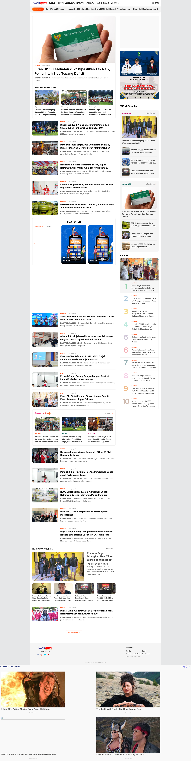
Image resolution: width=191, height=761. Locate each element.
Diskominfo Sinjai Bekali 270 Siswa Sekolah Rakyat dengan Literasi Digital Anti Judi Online (86, 338)
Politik (99, 3)
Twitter (45, 658)
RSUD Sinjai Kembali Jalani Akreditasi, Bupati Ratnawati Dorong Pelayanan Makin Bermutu (84, 493)
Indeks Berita (74, 632)
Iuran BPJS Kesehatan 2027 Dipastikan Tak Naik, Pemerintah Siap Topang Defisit (72, 72)
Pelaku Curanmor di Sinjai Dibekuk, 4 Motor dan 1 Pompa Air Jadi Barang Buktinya (105, 598)
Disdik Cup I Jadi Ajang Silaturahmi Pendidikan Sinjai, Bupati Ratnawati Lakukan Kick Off (84, 126)
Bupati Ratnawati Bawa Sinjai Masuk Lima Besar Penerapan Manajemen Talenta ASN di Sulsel (143, 352)
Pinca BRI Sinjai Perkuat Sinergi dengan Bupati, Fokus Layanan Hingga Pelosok (84, 398)
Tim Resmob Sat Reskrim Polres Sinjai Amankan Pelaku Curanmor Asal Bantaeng (63, 598)
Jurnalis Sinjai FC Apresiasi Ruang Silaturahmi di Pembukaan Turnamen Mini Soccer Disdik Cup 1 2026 (99, 112)
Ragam (106, 3)
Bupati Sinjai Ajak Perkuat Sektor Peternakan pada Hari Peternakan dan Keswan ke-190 (86, 612)
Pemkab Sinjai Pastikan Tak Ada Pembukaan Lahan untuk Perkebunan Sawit (86, 473)
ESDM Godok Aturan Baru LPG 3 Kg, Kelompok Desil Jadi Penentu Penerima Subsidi (87, 206)
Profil (144, 651)
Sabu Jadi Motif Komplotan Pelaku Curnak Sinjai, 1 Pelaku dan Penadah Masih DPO (84, 598)
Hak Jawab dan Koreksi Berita (134, 657)
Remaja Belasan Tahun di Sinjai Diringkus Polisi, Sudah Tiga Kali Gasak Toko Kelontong (41, 598)
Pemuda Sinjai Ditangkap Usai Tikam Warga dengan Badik (138, 142)
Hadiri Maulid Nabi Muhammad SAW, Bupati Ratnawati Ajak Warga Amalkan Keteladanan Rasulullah (83, 167)
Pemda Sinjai (40, 227)
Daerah (52, 3)
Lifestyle (80, 3)
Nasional (90, 3)
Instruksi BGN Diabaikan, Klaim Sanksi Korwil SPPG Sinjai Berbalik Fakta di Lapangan (73, 9)
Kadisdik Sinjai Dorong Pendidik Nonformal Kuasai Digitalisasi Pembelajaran (86, 186)
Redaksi (128, 651)
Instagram (41, 658)
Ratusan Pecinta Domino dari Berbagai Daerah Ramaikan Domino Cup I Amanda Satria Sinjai (73, 112)
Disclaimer (146, 654)
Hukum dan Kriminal (66, 3)
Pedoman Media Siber (133, 654)
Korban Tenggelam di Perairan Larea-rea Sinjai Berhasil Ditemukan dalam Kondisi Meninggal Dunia (143, 151)
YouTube (48, 658)
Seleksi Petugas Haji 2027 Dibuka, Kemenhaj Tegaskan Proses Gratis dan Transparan (143, 403)
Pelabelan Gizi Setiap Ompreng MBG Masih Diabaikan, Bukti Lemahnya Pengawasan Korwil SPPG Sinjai (143, 391)
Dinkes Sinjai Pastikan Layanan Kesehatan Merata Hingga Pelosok (132, 9)
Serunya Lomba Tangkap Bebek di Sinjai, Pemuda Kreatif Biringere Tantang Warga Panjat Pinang (45, 112)
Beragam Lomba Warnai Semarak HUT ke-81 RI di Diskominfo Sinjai (85, 453)
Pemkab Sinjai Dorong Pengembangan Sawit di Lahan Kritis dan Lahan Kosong (84, 378)
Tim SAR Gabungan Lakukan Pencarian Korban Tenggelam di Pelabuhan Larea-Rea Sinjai (143, 161)
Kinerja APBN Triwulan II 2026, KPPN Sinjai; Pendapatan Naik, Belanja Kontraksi (83, 358)
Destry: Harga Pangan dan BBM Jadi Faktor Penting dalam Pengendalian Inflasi (142, 235)
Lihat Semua (107, 413)
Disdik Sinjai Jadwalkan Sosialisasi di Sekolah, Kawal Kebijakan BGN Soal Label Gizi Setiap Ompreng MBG (143, 288)
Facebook (38, 658)
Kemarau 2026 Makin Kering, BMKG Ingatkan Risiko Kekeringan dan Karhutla (143, 245)
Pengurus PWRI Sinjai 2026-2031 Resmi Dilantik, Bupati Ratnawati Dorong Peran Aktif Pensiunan (85, 146)
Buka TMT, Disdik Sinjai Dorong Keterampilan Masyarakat (84, 513)
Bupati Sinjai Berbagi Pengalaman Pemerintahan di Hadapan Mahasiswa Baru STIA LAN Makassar (86, 533)
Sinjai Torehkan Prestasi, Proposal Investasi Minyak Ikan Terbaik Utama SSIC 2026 (87, 318)
